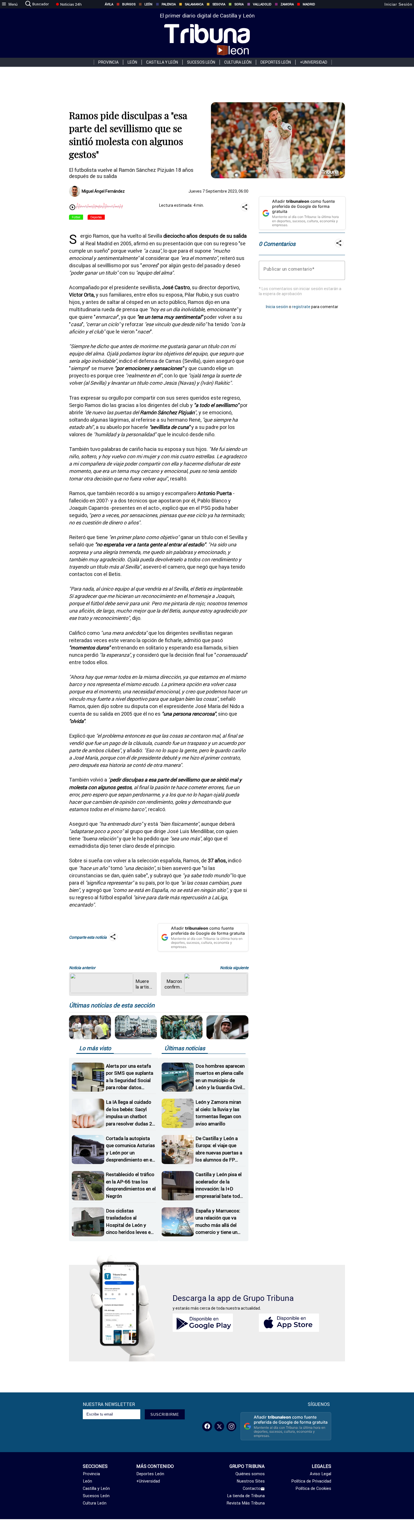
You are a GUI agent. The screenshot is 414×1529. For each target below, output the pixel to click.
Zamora (287, 4)
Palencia (169, 4)
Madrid (309, 4)
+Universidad (313, 62)
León (148, 4)
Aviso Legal (320, 1473)
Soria (239, 4)
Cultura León (237, 62)
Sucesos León (201, 62)
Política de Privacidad (311, 1481)
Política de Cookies (313, 1488)
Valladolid (262, 4)
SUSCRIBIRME (164, 1414)
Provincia (108, 62)
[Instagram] (231, 1426)
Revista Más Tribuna (246, 1503)
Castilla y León (162, 62)
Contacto (252, 1488)
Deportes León (276, 62)
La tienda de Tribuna (246, 1495)
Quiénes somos (250, 1473)
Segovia (218, 4)
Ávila (109, 4)
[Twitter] (219, 1426)
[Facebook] (207, 1426)
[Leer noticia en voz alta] (72, 207)
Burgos (128, 4)
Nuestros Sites (251, 1481)
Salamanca (194, 4)
